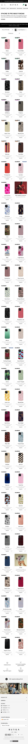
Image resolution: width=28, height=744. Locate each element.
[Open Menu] (2, 5)
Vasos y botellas (19, 8)
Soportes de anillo (13, 8)
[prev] (1, 1)
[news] (23, 5)
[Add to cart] (11, 55)
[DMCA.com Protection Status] (14, 741)
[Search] (5, 5)
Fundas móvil (3, 8)
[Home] (14, 4)
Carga (8, 8)
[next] (26, 1)
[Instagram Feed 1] (14, 688)
